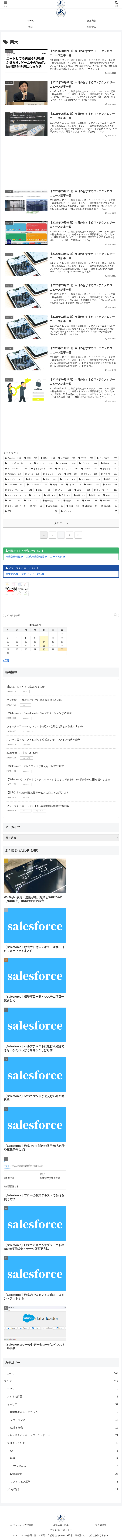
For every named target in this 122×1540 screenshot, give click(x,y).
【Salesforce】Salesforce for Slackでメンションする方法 (39, 713)
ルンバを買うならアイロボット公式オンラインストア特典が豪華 (43, 739)
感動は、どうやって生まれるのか (26, 686)
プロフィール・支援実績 (21, 1525)
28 (44, 649)
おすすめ (11, 574)
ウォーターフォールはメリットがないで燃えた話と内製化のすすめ (45, 726)
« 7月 (6, 660)
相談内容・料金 (61, 1525)
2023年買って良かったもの (22, 752)
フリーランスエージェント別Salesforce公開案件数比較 (38, 806)
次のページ (61, 523)
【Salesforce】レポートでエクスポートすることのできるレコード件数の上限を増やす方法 (58, 779)
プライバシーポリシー (61, 1530)
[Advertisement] (61, 158)
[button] (115, 615)
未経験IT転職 (13, 556)
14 (44, 642)
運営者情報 (100, 1525)
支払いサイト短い (31, 574)
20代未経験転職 (35, 556)
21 (44, 645)
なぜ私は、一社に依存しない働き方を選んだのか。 (36, 700)
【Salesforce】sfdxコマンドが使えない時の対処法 (35, 766)
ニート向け (56, 556)
